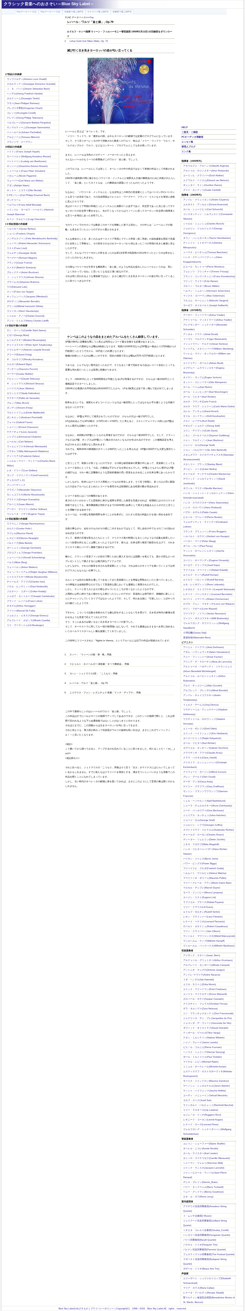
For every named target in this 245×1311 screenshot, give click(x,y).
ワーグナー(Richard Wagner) (22, 257)
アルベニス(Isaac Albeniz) (20, 504)
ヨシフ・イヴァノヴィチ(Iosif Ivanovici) (27, 475)
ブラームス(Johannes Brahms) (23, 282)
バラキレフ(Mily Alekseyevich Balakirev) (28, 451)
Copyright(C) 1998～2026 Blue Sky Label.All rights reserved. (151, 1308)
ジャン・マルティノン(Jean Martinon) (203, 440)
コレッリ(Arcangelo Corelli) (21, 113)
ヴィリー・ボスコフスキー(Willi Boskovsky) (206, 618)
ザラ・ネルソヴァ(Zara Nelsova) (200, 1008)
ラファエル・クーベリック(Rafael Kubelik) (205, 570)
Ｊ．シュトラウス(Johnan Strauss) (25, 277)
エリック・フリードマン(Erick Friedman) (204, 989)
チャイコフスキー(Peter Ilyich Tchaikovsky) (29, 345)
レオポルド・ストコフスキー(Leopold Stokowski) (209, 589)
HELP (185, 127)
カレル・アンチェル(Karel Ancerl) (200, 411)
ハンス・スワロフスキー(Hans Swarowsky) (205, 502)
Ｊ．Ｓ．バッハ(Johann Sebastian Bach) (28, 88)
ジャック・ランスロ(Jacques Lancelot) (203, 1167)
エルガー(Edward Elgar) (19, 364)
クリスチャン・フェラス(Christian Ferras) (205, 1003)
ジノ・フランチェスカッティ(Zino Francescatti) (208, 1013)
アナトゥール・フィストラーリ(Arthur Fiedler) (207, 319)
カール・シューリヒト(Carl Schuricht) (203, 209)
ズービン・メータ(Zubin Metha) (200, 469)
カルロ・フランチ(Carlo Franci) (199, 401)
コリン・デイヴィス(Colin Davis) (200, 430)
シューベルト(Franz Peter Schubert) (26, 171)
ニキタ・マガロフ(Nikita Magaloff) (201, 844)
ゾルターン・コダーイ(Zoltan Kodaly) (26, 591)
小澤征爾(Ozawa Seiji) (194, 632)
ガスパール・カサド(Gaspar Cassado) (203, 999)
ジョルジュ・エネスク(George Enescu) (27, 615)
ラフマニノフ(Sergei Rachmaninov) (25, 523)
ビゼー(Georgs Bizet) (18, 335)
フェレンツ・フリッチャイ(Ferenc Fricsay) (206, 271)
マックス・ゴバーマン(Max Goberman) (204, 295)
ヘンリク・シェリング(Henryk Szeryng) (204, 1052)
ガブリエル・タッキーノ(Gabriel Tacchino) (205, 748)
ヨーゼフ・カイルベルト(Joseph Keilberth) (205, 305)
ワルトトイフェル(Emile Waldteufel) (26, 412)
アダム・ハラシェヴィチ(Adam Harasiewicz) (206, 652)
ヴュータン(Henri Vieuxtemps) (23, 311)
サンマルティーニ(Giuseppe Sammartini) (28, 127)
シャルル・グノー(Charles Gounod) (25, 315)
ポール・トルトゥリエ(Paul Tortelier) (202, 1057)
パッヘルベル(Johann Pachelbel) (24, 132)
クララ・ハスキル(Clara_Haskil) (200, 757)
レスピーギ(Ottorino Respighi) (22, 538)
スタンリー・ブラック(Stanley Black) (202, 464)
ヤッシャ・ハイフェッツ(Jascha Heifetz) (204, 1090)
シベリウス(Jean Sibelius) (20, 388)
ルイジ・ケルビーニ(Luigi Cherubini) (26, 219)
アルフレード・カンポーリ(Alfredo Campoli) (206, 965)
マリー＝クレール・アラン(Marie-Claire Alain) (207, 882)
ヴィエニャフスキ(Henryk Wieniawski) (27, 446)
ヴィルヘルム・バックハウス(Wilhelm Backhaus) (208, 945)
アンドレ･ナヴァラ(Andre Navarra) (201, 974)
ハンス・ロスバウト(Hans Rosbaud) (202, 507)
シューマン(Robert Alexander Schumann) (28, 243)
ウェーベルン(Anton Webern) (22, 567)
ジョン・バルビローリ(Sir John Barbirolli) (205, 450)
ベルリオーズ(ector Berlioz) (21, 228)
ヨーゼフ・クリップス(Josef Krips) (201, 565)
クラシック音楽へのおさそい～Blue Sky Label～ (49, 4)
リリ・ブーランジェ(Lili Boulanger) (25, 625)
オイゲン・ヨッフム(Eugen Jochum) (202, 377)
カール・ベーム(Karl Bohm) (197, 387)
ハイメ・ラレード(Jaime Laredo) (200, 1042)
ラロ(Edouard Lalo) (17, 286)
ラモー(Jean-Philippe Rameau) (23, 103)
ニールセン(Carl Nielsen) (20, 441)
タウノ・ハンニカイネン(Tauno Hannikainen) (207, 238)
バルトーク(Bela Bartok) (19, 543)
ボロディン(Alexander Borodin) (23, 301)
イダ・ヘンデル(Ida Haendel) (198, 979)
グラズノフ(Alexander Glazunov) (24, 489)
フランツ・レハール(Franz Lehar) (24, 601)
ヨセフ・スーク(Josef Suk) (197, 1100)
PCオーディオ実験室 (192, 137)
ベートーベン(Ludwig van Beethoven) (26, 161)
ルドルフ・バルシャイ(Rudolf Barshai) (203, 579)
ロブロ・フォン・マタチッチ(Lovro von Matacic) (208, 603)
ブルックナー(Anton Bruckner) (23, 272)
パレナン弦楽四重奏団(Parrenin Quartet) (204, 1249)
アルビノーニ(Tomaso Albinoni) (23, 137)
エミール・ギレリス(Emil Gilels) (200, 728)
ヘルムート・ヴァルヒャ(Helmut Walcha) (204, 873)
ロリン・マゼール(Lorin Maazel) (200, 608)
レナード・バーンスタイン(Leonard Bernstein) (207, 594)
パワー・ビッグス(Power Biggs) (200, 863)
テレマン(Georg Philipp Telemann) (25, 117)
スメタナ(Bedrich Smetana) (21, 267)
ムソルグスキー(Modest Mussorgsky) (26, 340)
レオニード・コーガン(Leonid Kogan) (203, 1119)
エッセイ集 (187, 141)
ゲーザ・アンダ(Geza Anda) (198, 781)
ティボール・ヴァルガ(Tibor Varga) (201, 1032)
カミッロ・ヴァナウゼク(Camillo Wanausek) (206, 1158)
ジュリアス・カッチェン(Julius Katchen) (204, 815)
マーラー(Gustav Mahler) (20, 374)
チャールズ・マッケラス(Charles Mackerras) (206, 474)
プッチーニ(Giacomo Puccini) (22, 369)
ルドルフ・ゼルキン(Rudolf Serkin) (201, 911)
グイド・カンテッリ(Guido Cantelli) (202, 190)
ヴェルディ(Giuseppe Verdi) (21, 253)
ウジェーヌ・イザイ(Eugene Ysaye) (26, 514)
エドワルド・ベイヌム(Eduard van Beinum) (206, 180)
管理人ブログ (189, 146)
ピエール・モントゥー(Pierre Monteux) (203, 266)
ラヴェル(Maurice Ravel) (20, 533)
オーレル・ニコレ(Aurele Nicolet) (200, 1148)
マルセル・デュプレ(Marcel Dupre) (201, 887)
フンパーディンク (16, 485)
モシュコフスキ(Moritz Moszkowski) (26, 494)
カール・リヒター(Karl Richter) (199, 396)
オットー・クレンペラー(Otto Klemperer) (205, 382)
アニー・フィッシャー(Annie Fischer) (203, 657)
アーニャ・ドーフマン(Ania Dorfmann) (203, 647)
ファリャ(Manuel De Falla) (21, 610)
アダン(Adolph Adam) (18, 185)
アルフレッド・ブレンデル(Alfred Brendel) (205, 690)
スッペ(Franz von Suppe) (20, 291)
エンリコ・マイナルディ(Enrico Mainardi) (205, 994)
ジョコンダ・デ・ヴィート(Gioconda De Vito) (207, 1023)
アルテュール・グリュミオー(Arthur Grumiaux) (208, 960)
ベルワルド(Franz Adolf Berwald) (24, 204)
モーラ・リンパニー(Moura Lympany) (203, 892)
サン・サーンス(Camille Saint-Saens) (26, 330)
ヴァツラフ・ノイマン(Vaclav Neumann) (204, 613)
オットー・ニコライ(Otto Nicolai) (24, 190)
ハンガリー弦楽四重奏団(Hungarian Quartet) (206, 1235)
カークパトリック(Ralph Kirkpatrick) (202, 738)
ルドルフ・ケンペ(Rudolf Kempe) (200, 574)
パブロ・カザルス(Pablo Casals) (200, 512)
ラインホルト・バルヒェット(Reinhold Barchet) (208, 1105)
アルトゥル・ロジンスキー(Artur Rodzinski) (206, 170)
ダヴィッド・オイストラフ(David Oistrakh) (205, 1028)
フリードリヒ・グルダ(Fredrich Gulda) (203, 868)
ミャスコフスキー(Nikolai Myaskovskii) (27, 576)
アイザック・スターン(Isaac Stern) (201, 955)
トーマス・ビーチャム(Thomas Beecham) (205, 252)
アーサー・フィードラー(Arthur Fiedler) (204, 315)
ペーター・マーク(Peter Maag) (199, 541)
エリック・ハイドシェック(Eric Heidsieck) (205, 733)
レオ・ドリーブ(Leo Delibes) (22, 470)
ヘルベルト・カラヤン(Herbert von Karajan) (206, 536)
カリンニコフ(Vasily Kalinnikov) (23, 393)
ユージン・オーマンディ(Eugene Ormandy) (206, 560)
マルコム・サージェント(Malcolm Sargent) (205, 300)
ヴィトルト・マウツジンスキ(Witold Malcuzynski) (209, 936)
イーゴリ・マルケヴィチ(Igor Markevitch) (205, 339)
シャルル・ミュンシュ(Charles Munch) (203, 223)
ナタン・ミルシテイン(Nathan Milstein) (203, 1037)
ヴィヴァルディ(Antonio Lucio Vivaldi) (27, 79)
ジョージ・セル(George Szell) (199, 445)
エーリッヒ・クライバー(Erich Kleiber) (203, 175)
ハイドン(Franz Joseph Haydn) (23, 151)
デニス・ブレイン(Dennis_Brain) (200, 1182)
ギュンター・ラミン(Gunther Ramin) (202, 185)
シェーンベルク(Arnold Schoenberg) (26, 557)
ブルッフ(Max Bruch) (18, 403)
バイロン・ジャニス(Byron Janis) (200, 858)
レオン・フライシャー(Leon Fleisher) (203, 916)
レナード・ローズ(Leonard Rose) (200, 1124)
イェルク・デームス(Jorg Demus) (201, 704)
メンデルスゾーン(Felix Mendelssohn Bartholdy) (32, 238)
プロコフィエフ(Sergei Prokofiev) (24, 552)
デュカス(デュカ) (16, 480)
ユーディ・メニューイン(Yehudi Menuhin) (205, 1095)
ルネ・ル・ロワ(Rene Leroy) (198, 1196)
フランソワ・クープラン (19, 142)
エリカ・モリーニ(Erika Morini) (199, 984)
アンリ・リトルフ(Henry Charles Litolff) (28, 320)
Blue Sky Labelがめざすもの (73, 1308)
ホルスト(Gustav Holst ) (19, 528)
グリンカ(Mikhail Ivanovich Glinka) (25, 306)
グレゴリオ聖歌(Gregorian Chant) (24, 108)
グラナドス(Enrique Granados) (23, 499)
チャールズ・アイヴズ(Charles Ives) (26, 581)
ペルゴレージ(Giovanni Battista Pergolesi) (29, 122)
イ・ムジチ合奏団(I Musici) (197, 1215)
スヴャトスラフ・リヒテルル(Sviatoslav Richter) (208, 829)
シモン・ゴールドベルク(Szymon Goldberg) (206, 435)
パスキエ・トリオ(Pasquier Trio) (200, 1244)
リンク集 (186, 151)
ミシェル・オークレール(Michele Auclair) (204, 1066)
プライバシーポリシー (102, 1308)
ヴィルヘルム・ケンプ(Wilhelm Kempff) (204, 940)
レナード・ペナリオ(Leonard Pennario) (204, 921)
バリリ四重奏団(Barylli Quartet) (199, 1239)
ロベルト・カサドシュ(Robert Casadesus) (205, 926)
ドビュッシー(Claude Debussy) (23, 378)
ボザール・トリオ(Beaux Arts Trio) (201, 1268)
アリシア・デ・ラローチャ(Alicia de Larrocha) (207, 661)
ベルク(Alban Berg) (17, 562)
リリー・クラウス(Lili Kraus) (198, 907)
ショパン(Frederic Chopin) (21, 233)
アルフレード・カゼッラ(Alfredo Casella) (28, 620)
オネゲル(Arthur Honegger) (21, 605)
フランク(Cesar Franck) (19, 262)
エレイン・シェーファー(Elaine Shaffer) (204, 1143)
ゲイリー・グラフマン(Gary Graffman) (203, 786)
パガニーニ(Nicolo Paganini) (21, 175)
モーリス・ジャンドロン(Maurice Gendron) (206, 1081)
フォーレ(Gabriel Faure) (19, 422)
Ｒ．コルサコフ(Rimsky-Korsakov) (25, 359)
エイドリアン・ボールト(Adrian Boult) (203, 363)
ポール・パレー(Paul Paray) (198, 546)
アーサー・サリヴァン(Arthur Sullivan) (27, 509)
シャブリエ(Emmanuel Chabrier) (24, 436)
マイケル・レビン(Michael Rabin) (200, 1061)
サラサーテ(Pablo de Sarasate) (23, 398)
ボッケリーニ (14, 200)
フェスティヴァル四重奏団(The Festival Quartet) (208, 1254)
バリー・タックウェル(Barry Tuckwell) (203, 1187)
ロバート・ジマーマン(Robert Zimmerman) (206, 599)
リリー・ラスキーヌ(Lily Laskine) (200, 1110)
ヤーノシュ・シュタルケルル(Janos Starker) (206, 1085)
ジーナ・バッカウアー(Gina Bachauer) (203, 810)
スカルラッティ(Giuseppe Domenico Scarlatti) (31, 84)
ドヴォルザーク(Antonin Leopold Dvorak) (28, 349)
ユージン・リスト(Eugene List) (199, 897)
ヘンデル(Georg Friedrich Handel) (25, 93)
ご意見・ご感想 (190, 132)
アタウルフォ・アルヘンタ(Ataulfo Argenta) (206, 165)
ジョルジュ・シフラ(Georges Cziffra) (202, 825)
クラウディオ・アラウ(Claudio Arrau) (202, 752)
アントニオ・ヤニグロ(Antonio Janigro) (204, 969)
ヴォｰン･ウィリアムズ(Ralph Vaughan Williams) (32, 572)
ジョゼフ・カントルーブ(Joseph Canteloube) (31, 596)
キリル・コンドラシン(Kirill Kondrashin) (204, 416)
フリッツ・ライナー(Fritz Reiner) (200, 281)
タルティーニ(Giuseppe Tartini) (23, 98)
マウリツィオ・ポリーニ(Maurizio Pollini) (204, 878)
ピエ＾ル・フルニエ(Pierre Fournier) (202, 1047)
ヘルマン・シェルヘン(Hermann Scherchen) (206, 290)
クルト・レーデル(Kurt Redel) (199, 421)
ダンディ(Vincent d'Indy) (20, 407)
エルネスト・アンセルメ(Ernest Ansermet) (205, 204)
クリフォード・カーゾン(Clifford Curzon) (204, 772)
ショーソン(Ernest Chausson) (22, 427)
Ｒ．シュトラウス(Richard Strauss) (25, 383)
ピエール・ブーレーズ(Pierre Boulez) (202, 517)
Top (92, 17)
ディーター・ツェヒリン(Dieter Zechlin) (204, 839)
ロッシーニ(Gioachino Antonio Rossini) (27, 166)
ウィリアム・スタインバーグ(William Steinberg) (208, 348)
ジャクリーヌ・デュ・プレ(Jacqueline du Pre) (207, 1018)
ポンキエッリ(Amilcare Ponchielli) (24, 417)
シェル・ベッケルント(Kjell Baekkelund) (204, 800)
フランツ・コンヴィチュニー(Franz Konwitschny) (209, 276)
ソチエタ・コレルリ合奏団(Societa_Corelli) (206, 1230)
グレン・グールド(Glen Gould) (199, 776)
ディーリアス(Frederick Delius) (23, 456)
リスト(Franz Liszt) (17, 248)
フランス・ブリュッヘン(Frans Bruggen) (204, 531)
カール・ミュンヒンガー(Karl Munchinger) (205, 392)
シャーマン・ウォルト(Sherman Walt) (203, 1163)
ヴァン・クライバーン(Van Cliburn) (201, 931)
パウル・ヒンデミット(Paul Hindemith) (27, 586)
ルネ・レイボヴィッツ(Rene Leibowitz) (203, 584)
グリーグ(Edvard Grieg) (19, 354)
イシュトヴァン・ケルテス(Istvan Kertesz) (205, 344)
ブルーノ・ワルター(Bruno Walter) (201, 286)
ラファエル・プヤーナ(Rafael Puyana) (203, 902)
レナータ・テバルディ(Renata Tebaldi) (203, 1292)
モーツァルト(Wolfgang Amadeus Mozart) (29, 156)
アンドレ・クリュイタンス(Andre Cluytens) (206, 199)
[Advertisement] (32, 44)
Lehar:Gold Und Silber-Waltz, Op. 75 (89, 41)
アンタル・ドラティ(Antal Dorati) (200, 334)
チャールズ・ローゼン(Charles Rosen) (203, 834)
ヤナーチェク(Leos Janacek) (22, 432)
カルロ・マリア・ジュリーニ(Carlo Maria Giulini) (209, 406)
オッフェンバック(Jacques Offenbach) (27, 296)
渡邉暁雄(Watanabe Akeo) (197, 637)
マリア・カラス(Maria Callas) (198, 1287)
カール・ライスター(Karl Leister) (200, 1153)
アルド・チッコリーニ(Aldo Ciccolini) (202, 685)
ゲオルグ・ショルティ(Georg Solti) (201, 425)
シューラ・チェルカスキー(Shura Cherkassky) (207, 805)
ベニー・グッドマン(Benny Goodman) (203, 1191)
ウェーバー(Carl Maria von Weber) (25, 180)
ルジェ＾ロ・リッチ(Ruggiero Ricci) (202, 1114)
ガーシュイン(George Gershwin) (24, 547)
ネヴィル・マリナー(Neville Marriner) (202, 488)
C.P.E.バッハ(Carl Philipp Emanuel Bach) (28, 195)
